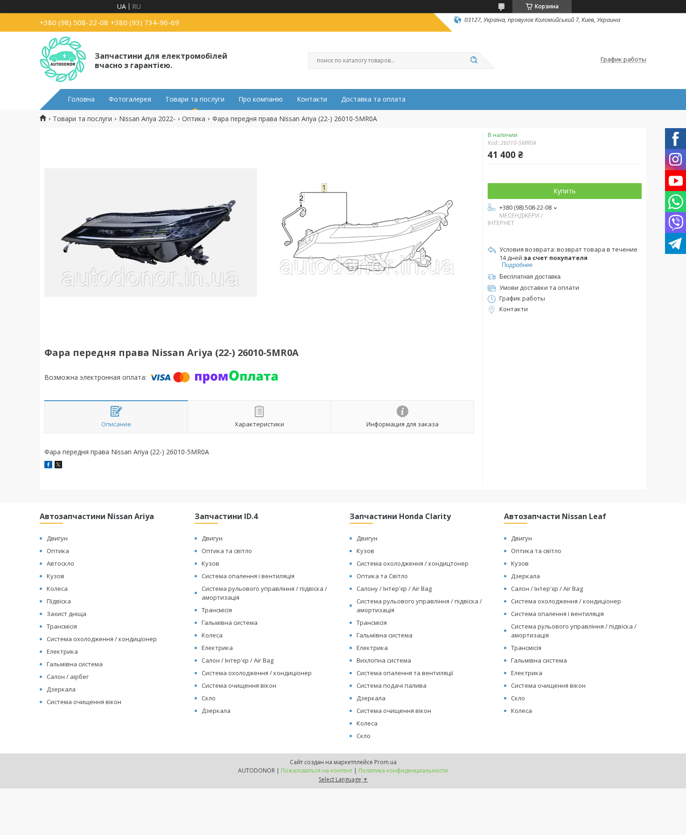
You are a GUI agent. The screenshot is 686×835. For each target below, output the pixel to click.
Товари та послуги (194, 99)
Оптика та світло (227, 551)
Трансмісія (62, 626)
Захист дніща (66, 613)
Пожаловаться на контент (316, 770)
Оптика (193, 119)
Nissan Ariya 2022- (147, 119)
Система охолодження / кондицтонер (413, 563)
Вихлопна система (384, 660)
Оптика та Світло (382, 576)
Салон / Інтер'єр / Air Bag (237, 660)
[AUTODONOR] (63, 59)
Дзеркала (61, 689)
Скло (209, 698)
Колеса (57, 588)
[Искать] (473, 60)
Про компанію (260, 99)
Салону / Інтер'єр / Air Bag (394, 588)
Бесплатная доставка (529, 276)
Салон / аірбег (68, 676)
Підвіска (59, 601)
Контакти (312, 99)
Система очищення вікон (84, 702)
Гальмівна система (75, 664)
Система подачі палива (392, 685)
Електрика (62, 651)
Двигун (57, 538)
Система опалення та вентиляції (405, 673)
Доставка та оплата (373, 99)
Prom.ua (385, 762)
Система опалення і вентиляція (248, 576)
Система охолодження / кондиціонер (102, 639)
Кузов (55, 576)
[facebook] (48, 465)
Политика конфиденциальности (403, 770)
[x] (58, 465)
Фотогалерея (130, 99)
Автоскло (60, 563)
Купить (564, 190)
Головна (81, 99)
